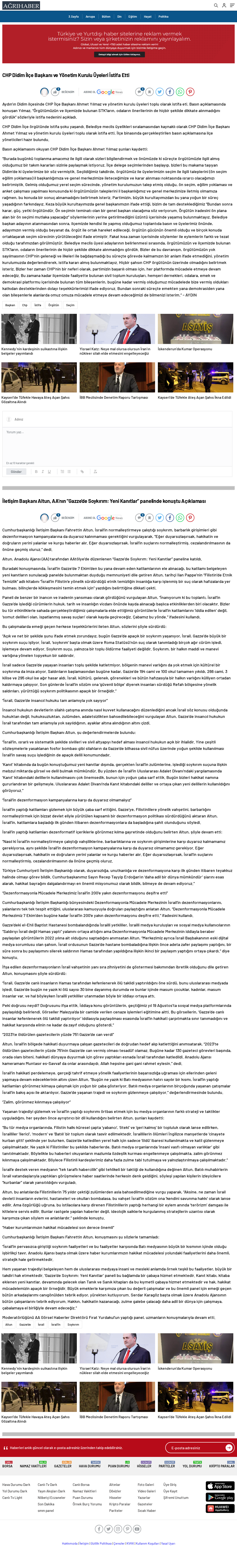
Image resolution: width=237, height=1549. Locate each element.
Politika (163, 16)
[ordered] (62, 471)
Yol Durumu (192, 1464)
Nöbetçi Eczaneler (51, 1497)
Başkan (10, 305)
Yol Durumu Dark (14, 1491)
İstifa (37, 305)
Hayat (148, 16)
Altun (8, 1324)
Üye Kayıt (170, 1491)
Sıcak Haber (147, 1510)
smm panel (46, 1510)
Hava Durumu (89, 1464)
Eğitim (132, 16)
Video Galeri (147, 1491)
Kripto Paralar (222, 1464)
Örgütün (53, 305)
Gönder (16, 471)
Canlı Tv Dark (47, 1484)
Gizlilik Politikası (101, 1543)
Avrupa (90, 16)
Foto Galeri (146, 1484)
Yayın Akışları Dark (51, 1491)
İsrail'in (55, 1324)
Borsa (7, 1464)
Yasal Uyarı (168, 1543)
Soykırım (73, 1324)
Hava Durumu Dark (16, 1484)
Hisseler (144, 1464)
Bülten (106, 16)
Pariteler (167, 1464)
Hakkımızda (70, 1543)
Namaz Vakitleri (33, 1464)
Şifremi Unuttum (175, 1497)
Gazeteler (63, 1464)
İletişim (84, 1543)
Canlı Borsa (81, 1484)
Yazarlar (144, 1497)
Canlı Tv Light (12, 1497)
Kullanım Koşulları (147, 1543)
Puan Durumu (119, 1464)
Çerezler (119, 1543)
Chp (24, 305)
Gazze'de (25, 1324)
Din (119, 16)
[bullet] (69, 471)
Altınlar (114, 1484)
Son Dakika (46, 1504)
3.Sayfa (74, 16)
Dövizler (115, 1491)
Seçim (70, 305)
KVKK (130, 1543)
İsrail (41, 1324)
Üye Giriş (169, 1484)
